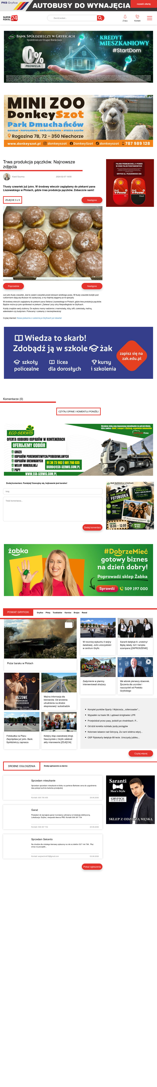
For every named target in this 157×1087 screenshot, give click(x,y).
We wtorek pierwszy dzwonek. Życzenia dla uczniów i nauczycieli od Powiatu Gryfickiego (135, 685)
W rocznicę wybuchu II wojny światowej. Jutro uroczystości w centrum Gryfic (97, 645)
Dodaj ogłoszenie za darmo (55, 765)
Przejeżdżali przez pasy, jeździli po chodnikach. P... (113, 720)
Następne (92, 200)
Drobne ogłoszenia (21, 766)
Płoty (48, 612)
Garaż (34, 810)
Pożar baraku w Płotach (20, 663)
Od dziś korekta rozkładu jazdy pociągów (108, 726)
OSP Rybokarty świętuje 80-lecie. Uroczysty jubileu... (114, 737)
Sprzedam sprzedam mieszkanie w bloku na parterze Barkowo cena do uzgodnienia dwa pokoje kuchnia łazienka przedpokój (63, 786)
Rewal (84, 612)
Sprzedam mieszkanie (43, 780)
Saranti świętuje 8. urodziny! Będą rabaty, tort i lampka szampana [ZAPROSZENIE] (134, 645)
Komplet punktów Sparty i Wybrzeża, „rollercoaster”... (114, 709)
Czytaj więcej (140, 753)
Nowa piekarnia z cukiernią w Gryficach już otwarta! (39, 318)
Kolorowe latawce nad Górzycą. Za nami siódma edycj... (115, 731)
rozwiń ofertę (144, 4)
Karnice (68, 612)
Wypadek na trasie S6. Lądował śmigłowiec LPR (111, 715)
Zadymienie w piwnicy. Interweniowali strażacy (94, 682)
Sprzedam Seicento (42, 839)
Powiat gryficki (18, 612)
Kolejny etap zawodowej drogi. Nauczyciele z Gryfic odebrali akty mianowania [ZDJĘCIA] (58, 739)
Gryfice (40, 612)
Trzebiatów (57, 612)
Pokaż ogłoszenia (92, 866)
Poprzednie (13, 286)
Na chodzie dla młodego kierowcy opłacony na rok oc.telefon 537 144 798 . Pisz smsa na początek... (62, 845)
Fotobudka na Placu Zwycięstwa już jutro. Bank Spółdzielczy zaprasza (20, 739)
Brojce (76, 612)
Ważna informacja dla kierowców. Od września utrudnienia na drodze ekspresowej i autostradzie (57, 701)
